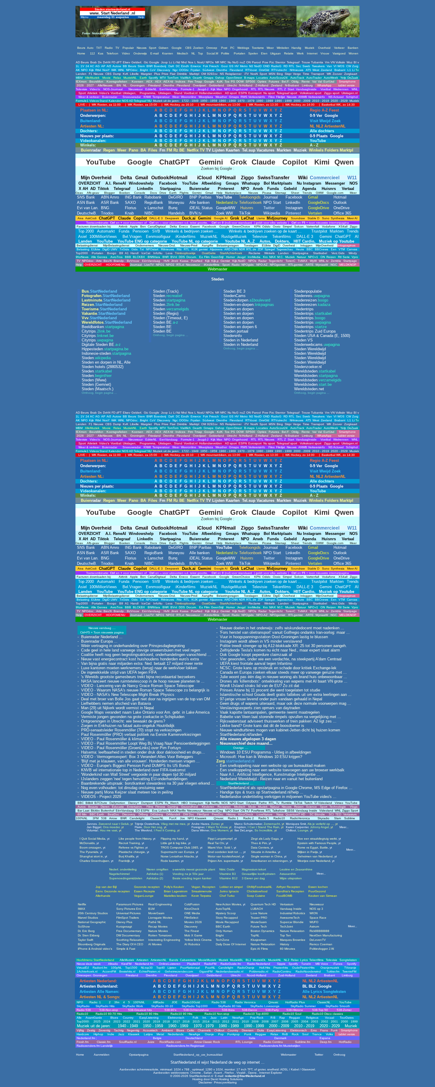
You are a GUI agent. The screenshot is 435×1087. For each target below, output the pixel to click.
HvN (166, 260)
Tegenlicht (276, 260)
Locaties (262, 77)
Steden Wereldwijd (310, 349)
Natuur (301, 257)
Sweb (306, 66)
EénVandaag (151, 260)
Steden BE (165, 322)
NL (124, 85)
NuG (235, 62)
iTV (246, 73)
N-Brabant (292, 85)
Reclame (254, 253)
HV (237, 66)
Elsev (126, 62)
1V (82, 66)
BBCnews (321, 249)
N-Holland (245, 85)
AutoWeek (331, 77)
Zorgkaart (350, 73)
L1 (349, 70)
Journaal (136, 264)
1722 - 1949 (190, 100)
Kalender (115, 100)
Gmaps (208, 77)
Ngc (175, 70)
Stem (141, 66)
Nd (178, 62)
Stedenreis (312, 295)
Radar (262, 260)
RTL (291, 66)
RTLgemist (295, 264)
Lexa (169, 253)
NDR (242, 249)
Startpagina (300, 253)
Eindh (185, 66)
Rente (306, 81)
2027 (90, 85)
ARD (227, 249)
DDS (182, 257)
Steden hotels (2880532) (102, 367)
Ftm (190, 81)
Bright (144, 70)
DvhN (106, 62)
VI (335, 66)
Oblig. (295, 81)
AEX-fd (168, 81)
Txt (141, 249)
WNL (121, 70)
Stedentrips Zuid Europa (315, 331)
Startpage (350, 260)
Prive (165, 73)
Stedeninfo (232, 335)
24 (87, 66)
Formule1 (82, 100)
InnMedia (254, 257)
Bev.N (108, 260)
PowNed (196, 260)
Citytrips (96, 331)
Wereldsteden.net (309, 389)
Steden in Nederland (240, 340)
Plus (157, 73)
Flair (172, 73)
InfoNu (157, 253)
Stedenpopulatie (308, 291)
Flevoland (236, 70)
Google (154, 62)
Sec (298, 66)
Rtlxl (98, 70)
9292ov (212, 73)
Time (306, 73)
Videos (94, 100)
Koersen (137, 81)
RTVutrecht (279, 70)
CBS (108, 73)
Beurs (85, 62)
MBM (79, 77)
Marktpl (194, 73)
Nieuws (98, 73)
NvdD (258, 66)
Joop (164, 62)
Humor (230, 257)
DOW (240, 81)
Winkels (269, 253)
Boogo (111, 253)
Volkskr (340, 62)
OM (203, 73)
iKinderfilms (211, 264)
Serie (346, 257)
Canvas (352, 249)
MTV (163, 77)
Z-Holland (261, 85)
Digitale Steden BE (101, 344)
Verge (297, 73)
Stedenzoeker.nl (308, 367)
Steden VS (303, 340)
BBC (309, 249)
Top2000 (82, 253)
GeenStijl (217, 257)
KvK (125, 73)
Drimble (182, 73)
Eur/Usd (328, 81)
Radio (236, 264)
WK (329, 73)
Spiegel (270, 249)
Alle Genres (99, 257)
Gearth (197, 77)
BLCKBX (139, 257)
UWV (114, 249)
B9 (121, 253)
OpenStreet (234, 77)
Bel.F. (285, 81)
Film (207, 257)
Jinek (174, 260)
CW (348, 66)
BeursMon (96, 81)
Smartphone (346, 81)
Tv (357, 70)
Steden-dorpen (246, 300)
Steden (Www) (94, 380)
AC (92, 66)
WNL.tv (323, 260)
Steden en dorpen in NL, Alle (106, 362)
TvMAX (302, 260)
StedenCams (234, 295)
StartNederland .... (240, 783)
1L (77, 66)
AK (78, 70)
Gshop (219, 77)
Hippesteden (105, 349)
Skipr (288, 73)
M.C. (280, 257)
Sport (263, 73)
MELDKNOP (347, 264)
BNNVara (154, 257)
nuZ (242, 62)
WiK (114, 70)
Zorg (355, 66)
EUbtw (95, 249)
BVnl (173, 257)
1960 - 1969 (227, 100)
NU (149, 100)
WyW (313, 260)
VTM (341, 249)
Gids (134, 249)
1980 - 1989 (264, 100)
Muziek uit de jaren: (166, 100)
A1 (127, 253)
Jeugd (241, 257)
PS (233, 81)
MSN (272, 73)
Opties (261, 81)
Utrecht (232, 85)
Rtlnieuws (167, 249)
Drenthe (221, 70)
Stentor (280, 62)
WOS (340, 66)
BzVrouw (133, 260)
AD (78, 62)
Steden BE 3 (234, 291)
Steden (96, 358)
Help (79, 264)
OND (266, 66)
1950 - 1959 (208, 100)
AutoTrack (297, 77)
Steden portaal (235, 331)
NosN (254, 73)
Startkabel (320, 253)
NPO (84, 70)
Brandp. (119, 260)
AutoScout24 (279, 77)
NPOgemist (277, 264)
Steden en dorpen (238, 309)
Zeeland (326, 70)
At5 (109, 66)
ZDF (260, 249)
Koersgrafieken (117, 81)
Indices (180, 81)
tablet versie (345, 85)
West (315, 70)
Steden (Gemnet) (96, 384)
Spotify (153, 77)
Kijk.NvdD (238, 260)
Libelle (134, 73)
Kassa (184, 260)
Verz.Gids (337, 253)
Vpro (355, 257)
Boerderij (160, 66)
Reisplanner (233, 73)
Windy (353, 253)
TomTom (172, 77)
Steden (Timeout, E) (170, 318)
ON (248, 62)
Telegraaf (293, 62)
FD (113, 62)
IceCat (145, 253)
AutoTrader (314, 77)
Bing (280, 73)
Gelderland (216, 85)
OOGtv (183, 70)
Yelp (343, 77)
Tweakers (318, 66)
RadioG (276, 66)
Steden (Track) (165, 291)
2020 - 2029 (339, 100)
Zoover (337, 73)
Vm (327, 62)
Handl (134, 253)
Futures (274, 81)
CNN (234, 249)
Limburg (307, 85)
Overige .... (240, 747)
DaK (171, 66)
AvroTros (116, 257)
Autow (116, 66)
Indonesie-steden (106, 353)
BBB (128, 257)
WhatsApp (323, 85)
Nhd (184, 62)
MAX (272, 257)
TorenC (290, 260)
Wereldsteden (315, 371)
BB (125, 66)
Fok (205, 66)
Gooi (224, 66)
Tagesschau (284, 249)
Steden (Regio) (165, 313)
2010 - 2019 (320, 100)
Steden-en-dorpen (248, 304)
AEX (149, 81)
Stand (103, 100)
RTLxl (180, 264)
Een (333, 249)
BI (355, 62)
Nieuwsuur (193, 264)
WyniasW (321, 264)
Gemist (225, 260)
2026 (80, 85)
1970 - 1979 (245, 100)
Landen (81, 73)
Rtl (339, 257)
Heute (299, 249)
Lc (170, 62)
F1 (90, 73)
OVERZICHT (93, 264)
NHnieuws (296, 70)
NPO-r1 (313, 257)
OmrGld (264, 70)
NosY (106, 70)
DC (178, 66)
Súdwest (208, 70)
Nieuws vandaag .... (102, 628)
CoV (153, 70)
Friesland (154, 85)
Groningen (136, 85)
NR (217, 62)
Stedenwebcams (317, 344)
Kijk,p (215, 260)
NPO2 (170, 264)
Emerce (196, 66)
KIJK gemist (199, 249)
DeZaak (352, 77)
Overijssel (199, 85)
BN (118, 85)
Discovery (163, 70)
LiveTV (149, 264)
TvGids (124, 249)
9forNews (82, 257)
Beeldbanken (103, 327)
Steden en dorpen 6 (240, 327)
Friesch (214, 66)
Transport (317, 73)
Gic (146, 62)
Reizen (331, 257)
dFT (119, 62)
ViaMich (185, 77)
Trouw (306, 62)
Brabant (339, 70)
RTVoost (251, 70)
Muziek (354, 100)
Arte (99, 260)
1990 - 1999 (283, 100)
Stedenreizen (311, 300)
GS (231, 66)
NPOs (210, 62)
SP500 (250, 81)
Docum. (191, 257)
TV (78, 260)
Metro (244, 66)
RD (285, 66)
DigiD (105, 249)
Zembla (336, 260)
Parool (256, 62)
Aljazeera (216, 249)
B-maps (249, 77)
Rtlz (179, 249)
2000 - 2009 (301, 100)
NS (222, 73)
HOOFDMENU (115, 264)
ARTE (310, 264)
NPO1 (160, 264)
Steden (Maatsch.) (97, 389)
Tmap (198, 81)
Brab (93, 62)
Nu (229, 62)
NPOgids (247, 264)
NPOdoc (132, 70)
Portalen (97, 253)
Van (329, 66)
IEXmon (81, 81)
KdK (220, 81)
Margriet (146, 73)
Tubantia (317, 62)
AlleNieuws (104, 85)
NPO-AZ (262, 264)
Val (314, 81)
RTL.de (251, 249)
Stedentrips (304, 309)
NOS (125, 100)
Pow (265, 62)
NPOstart (151, 249)
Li (174, 62)
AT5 (308, 70)
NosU (200, 62)
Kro (265, 257)
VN (333, 62)
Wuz (349, 62)
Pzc (271, 62)
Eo (201, 257)
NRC (223, 62)
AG (97, 66)
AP (103, 66)
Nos (190, 62)
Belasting (82, 249)
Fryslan (195, 70)
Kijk (91, 70)
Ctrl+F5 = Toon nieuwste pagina (102, 632)
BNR (149, 66)
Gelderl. (136, 62)
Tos (227, 81)
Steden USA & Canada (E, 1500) (322, 335)
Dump (117, 73)
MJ (251, 66)
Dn (100, 62)
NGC (334, 264)
